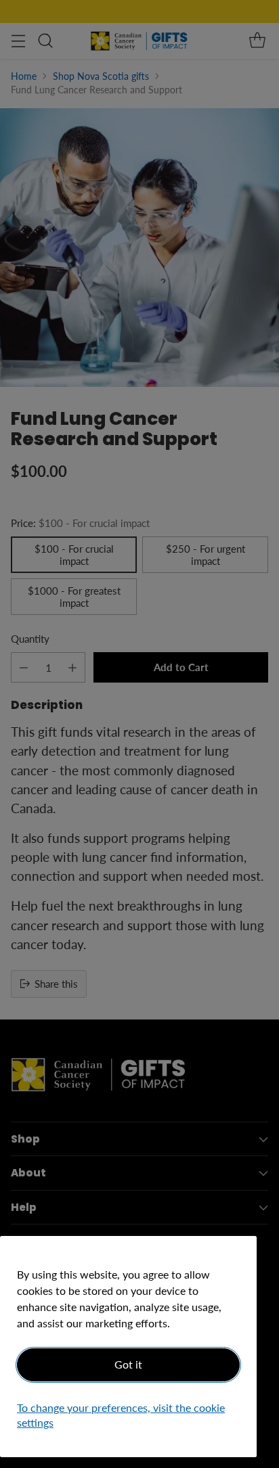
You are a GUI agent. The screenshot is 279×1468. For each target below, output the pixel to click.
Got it (128, 1364)
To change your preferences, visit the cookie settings (121, 1415)
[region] (128, 1346)
